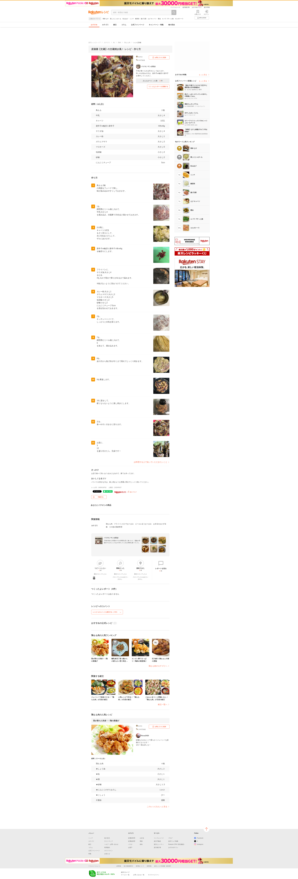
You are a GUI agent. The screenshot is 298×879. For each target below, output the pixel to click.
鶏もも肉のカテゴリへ (158, 666)
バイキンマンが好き (111, 538)
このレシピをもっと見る (157, 807)
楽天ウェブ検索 (173, 841)
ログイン (206, 14)
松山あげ (125, 19)
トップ (90, 838)
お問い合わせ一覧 (138, 875)
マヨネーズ (100, 147)
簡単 (141, 841)
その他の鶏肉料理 (115, 527)
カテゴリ (105, 25)
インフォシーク (175, 7)
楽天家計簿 (186, 7)
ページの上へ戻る (206, 829)
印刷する (100, 497)
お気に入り (198, 14)
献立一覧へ (162, 704)
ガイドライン (108, 850)
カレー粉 (99, 136)
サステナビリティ (153, 875)
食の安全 (171, 25)
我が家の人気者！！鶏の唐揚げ (106, 721)
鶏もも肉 (127, 42)
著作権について (140, 866)
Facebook (200, 838)
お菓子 (130, 847)
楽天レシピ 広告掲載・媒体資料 (162, 866)
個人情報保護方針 (128, 866)
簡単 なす (106, 19)
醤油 (159, 19)
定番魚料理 (131, 841)
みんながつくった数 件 (153, 81)
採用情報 (149, 866)
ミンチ (132, 19)
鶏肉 (119, 42)
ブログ (170, 838)
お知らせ (107, 854)
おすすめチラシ (197, 7)
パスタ (130, 844)
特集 (89, 854)
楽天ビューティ (159, 844)
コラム (123, 25)
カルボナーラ (179, 19)
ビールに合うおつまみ (143, 524)
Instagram (200, 844)
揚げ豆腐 (143, 19)
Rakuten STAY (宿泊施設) (176, 844)
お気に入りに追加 (160, 57)
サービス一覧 (125, 875)
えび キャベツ (152, 19)
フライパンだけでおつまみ (124, 524)
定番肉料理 (131, 838)
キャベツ (99, 121)
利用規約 (107, 847)
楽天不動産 (157, 841)
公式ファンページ (137, 25)
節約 (141, 844)
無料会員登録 (202, 17)
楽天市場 (207, 7)
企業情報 (118, 866)
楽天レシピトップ (94, 42)
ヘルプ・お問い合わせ (111, 844)
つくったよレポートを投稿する (158, 86)
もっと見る (203, 74)
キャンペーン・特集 (156, 25)
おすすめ (94, 25)
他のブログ (133, 492)
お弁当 (142, 838)
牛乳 (98, 115)
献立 (115, 25)
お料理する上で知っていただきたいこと (150, 462)
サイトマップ (108, 841)
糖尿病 (137, 19)
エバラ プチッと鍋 (168, 19)
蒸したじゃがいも (115, 19)
